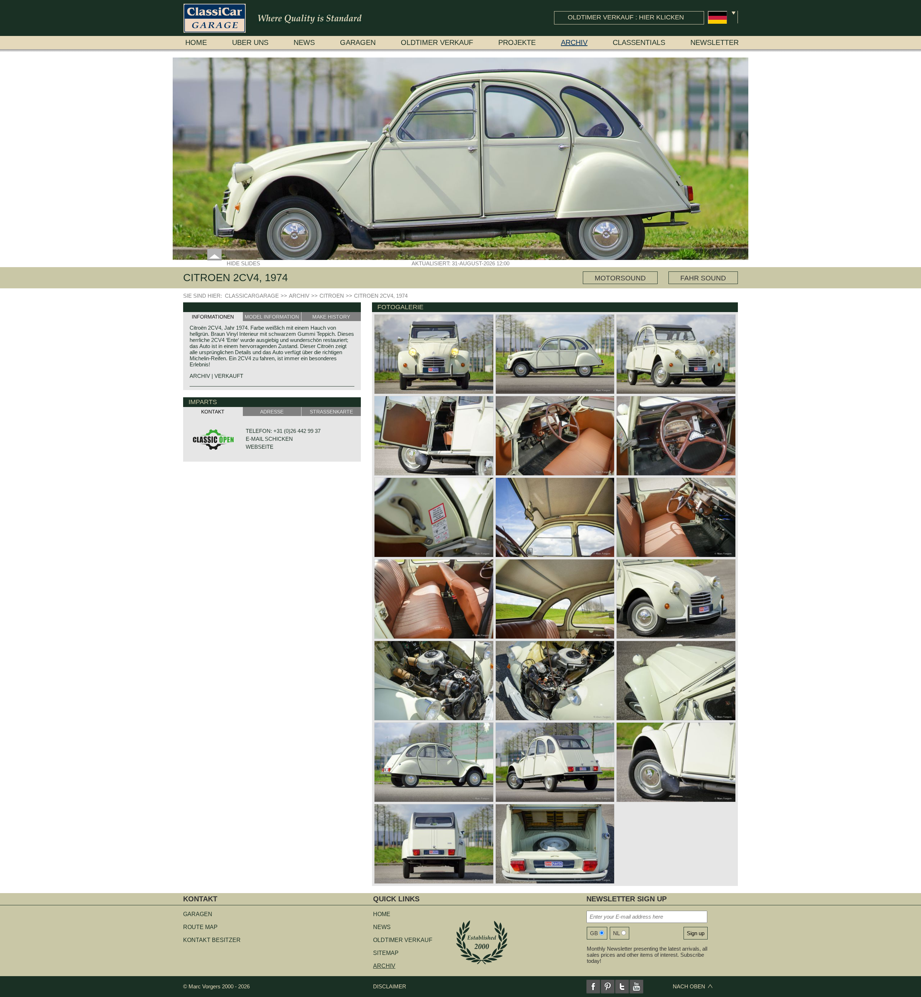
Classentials (639, 42)
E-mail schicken (269, 439)
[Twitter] (622, 986)
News (304, 42)
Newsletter (714, 42)
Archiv (574, 42)
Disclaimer (389, 986)
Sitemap (386, 953)
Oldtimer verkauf (437, 42)
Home (196, 42)
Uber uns (250, 42)
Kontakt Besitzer (212, 940)
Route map (200, 927)
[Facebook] (593, 986)
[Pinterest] (607, 986)
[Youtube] (636, 986)
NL (616, 933)
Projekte (517, 42)
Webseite (259, 447)
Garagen (358, 42)
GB (594, 933)
